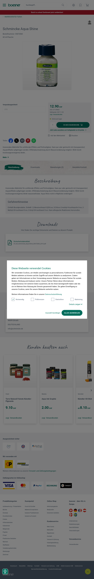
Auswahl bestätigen (52, 313)
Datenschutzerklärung (53, 294)
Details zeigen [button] (75, 304)
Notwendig (20, 299)
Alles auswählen (72, 313)
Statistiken (59, 299)
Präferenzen (39, 299)
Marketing (78, 299)
